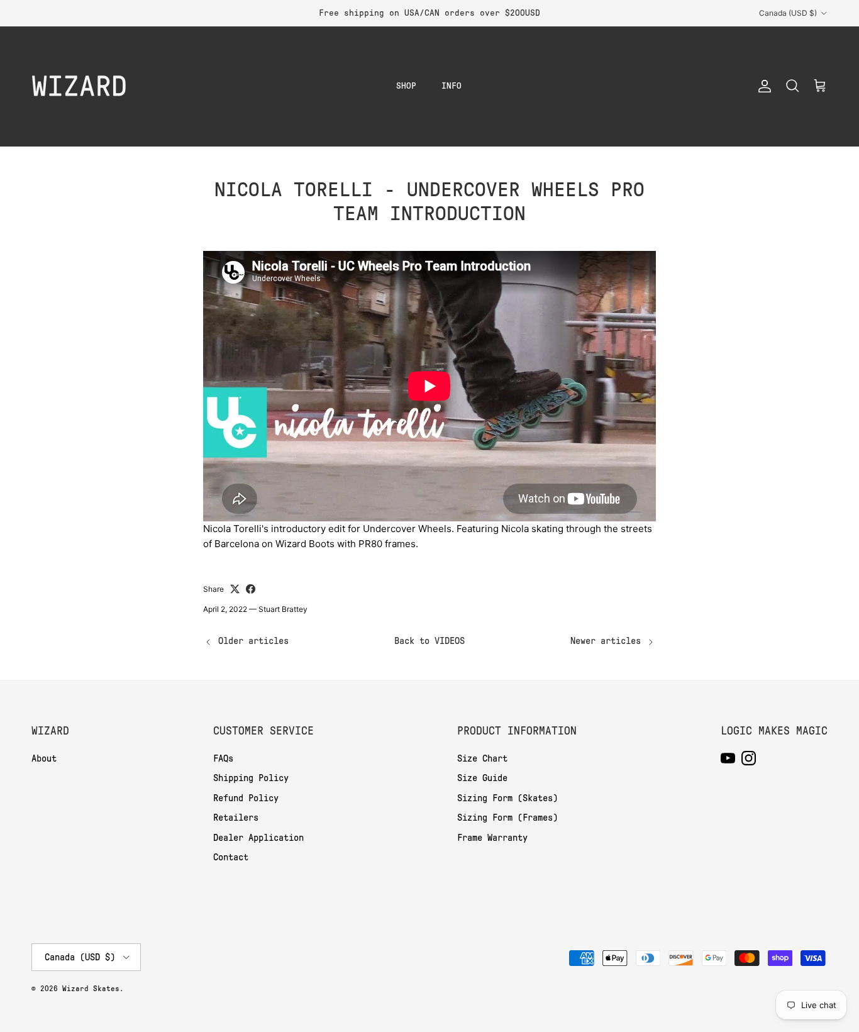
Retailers (235, 818)
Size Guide (482, 778)
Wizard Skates (90, 988)
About (44, 758)
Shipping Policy (251, 778)
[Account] (762, 86)
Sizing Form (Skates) (507, 798)
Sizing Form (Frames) (507, 818)
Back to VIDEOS (429, 641)
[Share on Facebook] (250, 589)
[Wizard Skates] (78, 86)
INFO (451, 86)
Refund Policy (246, 798)
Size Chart (482, 758)
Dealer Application (258, 838)
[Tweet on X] (235, 589)
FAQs (223, 758)
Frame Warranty (492, 838)
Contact (230, 857)
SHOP (406, 86)
